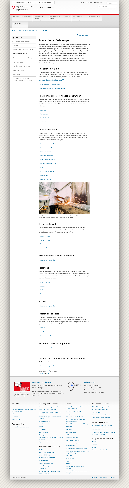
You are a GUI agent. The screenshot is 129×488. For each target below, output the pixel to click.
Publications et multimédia (100, 450)
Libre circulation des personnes (50, 84)
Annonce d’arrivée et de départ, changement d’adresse (74, 407)
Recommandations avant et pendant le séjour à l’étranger (50, 413)
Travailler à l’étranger (45, 455)
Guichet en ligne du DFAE (41, 382)
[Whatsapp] (47, 373)
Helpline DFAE (89, 382)
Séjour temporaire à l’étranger (47, 452)
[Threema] (45, 373)
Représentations (26, 16)
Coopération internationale (17, 24)
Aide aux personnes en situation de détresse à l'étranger (75, 420)
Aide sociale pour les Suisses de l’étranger (77, 424)
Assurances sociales (71, 432)
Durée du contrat (45, 151)
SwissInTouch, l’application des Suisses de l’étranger (77, 471)
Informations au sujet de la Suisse (101, 415)
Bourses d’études (70, 445)
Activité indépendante (47, 122)
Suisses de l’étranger (44, 466)
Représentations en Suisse (46, 463)
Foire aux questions (44, 421)
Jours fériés (43, 248)
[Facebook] (40, 373)
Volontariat (44, 114)
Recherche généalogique (73, 443)
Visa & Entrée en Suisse (78, 17)
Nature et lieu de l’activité (48, 148)
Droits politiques (70, 414)
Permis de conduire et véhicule (74, 416)
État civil (68, 464)
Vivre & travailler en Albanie (55, 17)
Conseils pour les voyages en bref (48, 409)
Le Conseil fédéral (20, 2)
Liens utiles (69, 455)
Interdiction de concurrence (48, 163)
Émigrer (41, 449)
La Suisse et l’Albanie (94, 16)
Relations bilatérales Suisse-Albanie (102, 425)
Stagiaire (43, 110)
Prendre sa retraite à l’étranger (47, 457)
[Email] (48, 373)
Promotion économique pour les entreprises (75, 467)
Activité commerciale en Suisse (101, 417)
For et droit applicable (47, 171)
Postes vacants (16, 419)
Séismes (41, 426)
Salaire (42, 286)
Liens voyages (42, 435)
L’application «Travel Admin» (47, 442)
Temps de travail (45, 240)
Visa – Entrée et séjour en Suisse (101, 407)
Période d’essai (45, 236)
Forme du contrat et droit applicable (51, 144)
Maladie (43, 328)
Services (67, 16)
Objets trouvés (70, 435)
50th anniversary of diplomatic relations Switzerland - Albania (103, 433)
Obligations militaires (72, 437)
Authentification (45, 179)
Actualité (16, 16)
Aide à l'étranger (43, 432)
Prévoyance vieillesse (46, 336)
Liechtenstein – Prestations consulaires (76, 448)
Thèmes (94, 444)
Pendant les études (46, 118)
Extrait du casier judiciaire (73, 440)
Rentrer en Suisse (43, 460)
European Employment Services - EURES (52, 88)
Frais (41, 290)
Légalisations (69, 426)
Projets (94, 447)
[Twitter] (41, 373)
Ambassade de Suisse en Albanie (21, 427)
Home (13, 30)
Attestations (69, 429)
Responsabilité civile (46, 155)
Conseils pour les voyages (39, 17)
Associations (42, 468)
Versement (43, 294)
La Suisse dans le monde (45, 2)
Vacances (43, 244)
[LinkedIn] (43, 373)
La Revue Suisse (70, 458)
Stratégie (95, 441)
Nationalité (69, 461)
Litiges (42, 167)
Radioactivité (42, 429)
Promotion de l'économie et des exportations (101, 428)
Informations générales (47, 260)
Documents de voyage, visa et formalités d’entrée (50, 417)
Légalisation (44, 175)
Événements (15, 414)
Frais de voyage (45, 282)
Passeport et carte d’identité (73, 411)
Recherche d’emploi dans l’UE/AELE (50, 80)
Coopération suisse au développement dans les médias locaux (24, 410)
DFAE (31, 2)
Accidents (43, 332)
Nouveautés (15, 407)
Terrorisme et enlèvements (46, 424)
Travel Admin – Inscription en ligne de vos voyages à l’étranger (77, 452)
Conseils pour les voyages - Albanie (48, 407)
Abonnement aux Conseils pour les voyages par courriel (51, 438)
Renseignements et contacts (100, 409)
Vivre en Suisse (96, 412)
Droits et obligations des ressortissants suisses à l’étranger (49, 472)
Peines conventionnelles (48, 159)
